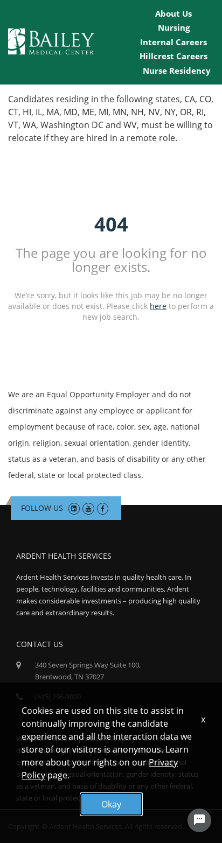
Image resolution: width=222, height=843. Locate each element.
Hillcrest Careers (173, 56)
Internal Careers (173, 42)
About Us (173, 13)
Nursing (174, 27)
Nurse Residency (177, 70)
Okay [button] (111, 804)
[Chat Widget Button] (199, 820)
